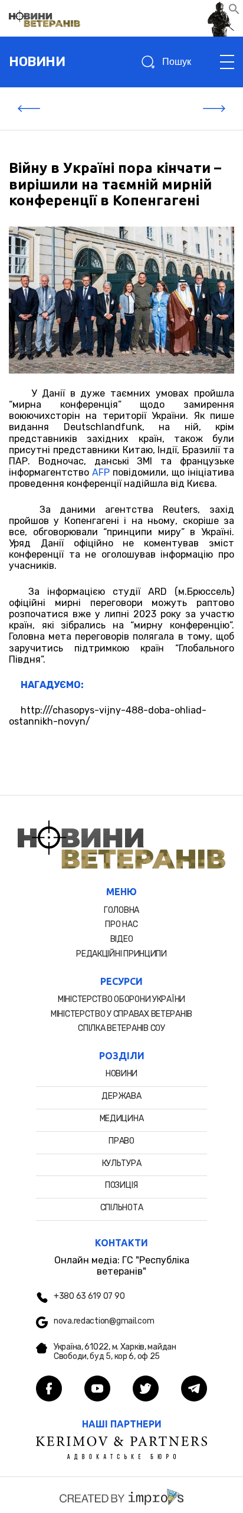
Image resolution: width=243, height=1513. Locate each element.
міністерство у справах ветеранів (121, 1014)
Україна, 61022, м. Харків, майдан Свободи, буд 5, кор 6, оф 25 (115, 1352)
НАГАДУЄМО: (52, 684)
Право (121, 1141)
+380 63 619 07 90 (89, 1296)
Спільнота (121, 1208)
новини (37, 62)
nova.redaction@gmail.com (104, 1321)
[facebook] (49, 1390)
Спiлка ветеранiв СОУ (121, 1028)
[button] (234, 11)
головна (121, 910)
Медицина (122, 1119)
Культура (122, 1163)
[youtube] (97, 1390)
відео (121, 939)
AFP (101, 472)
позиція (121, 1185)
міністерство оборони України (121, 999)
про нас (121, 924)
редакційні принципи (121, 954)
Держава (121, 1096)
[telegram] (194, 1390)
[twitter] (146, 1390)
